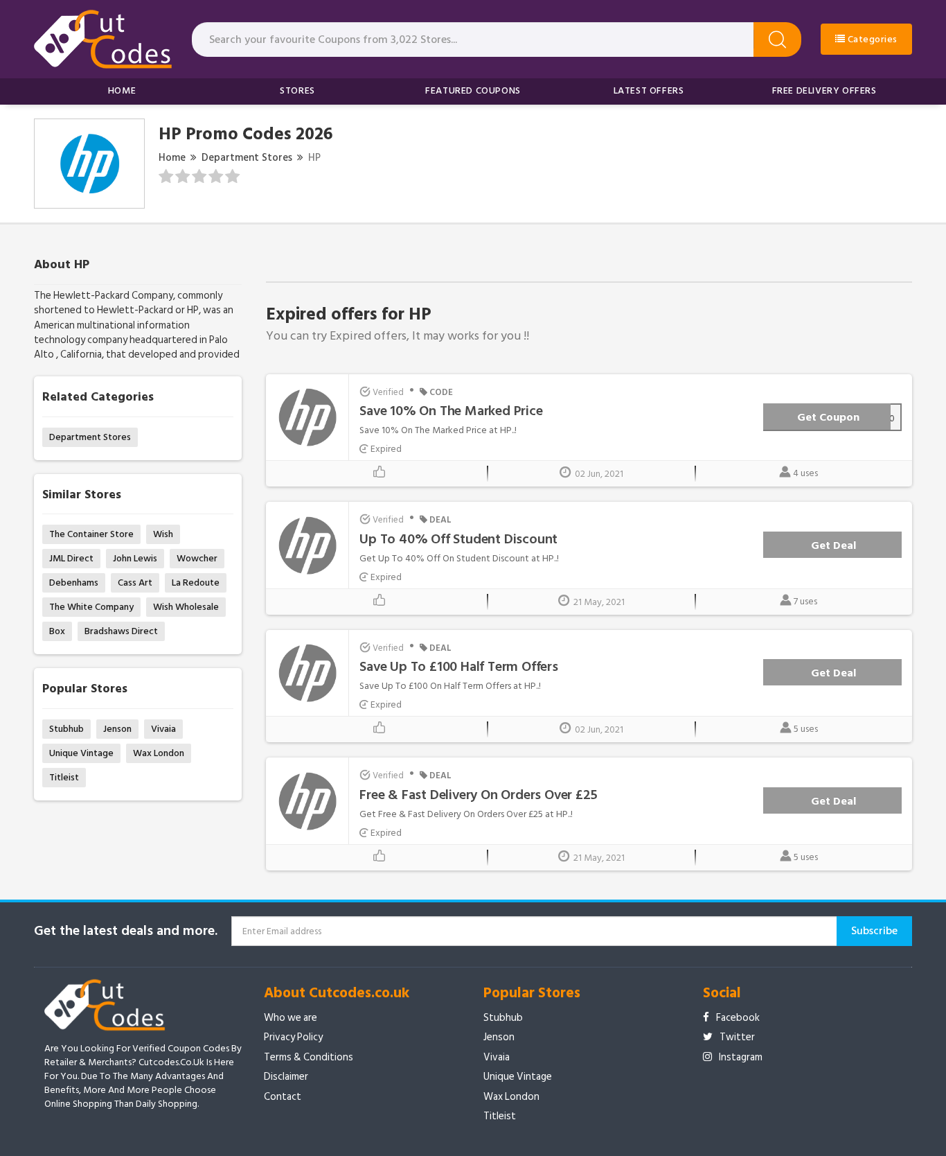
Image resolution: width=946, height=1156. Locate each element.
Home (122, 90)
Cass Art (135, 582)
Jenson (117, 729)
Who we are (290, 1017)
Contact (282, 1096)
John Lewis (135, 558)
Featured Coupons (473, 90)
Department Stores (247, 157)
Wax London (158, 753)
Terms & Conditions (308, 1057)
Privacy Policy (293, 1037)
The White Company (91, 607)
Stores (297, 90)
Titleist (64, 777)
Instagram (740, 1057)
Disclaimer (286, 1076)
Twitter (737, 1037)
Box (57, 631)
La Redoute (196, 582)
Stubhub (66, 729)
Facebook (738, 1017)
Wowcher (197, 558)
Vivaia (163, 729)
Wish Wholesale (186, 607)
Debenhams (73, 582)
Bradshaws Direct (121, 631)
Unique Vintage (81, 753)
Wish (163, 534)
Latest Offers (649, 90)
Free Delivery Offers (824, 90)
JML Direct (71, 558)
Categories (871, 39)
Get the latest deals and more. (125, 931)
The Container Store (91, 534)
